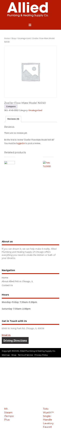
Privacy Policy (41, 355)
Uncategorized (24, 38)
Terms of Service (25, 355)
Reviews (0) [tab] (13, 119)
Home (7, 38)
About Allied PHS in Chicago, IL (17, 281)
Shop (13, 38)
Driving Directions (15, 340)
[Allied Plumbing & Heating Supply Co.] (27, 16)
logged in (20, 143)
